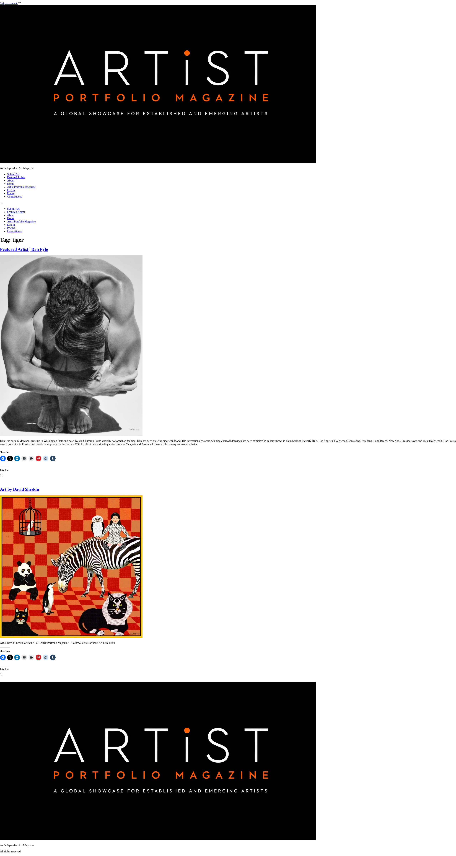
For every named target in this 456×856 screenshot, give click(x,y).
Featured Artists (16, 177)
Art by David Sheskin (19, 489)
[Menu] (1, 203)
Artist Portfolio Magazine (21, 186)
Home (10, 183)
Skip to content (9, 3)
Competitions (14, 196)
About (10, 180)
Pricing (11, 193)
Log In (11, 190)
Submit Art (13, 174)
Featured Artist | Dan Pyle (24, 249)
